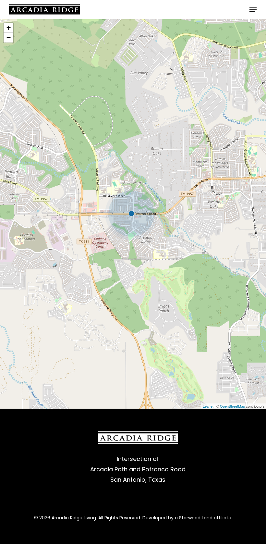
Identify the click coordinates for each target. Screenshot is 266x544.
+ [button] (8, 28)
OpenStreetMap (232, 406)
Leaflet (208, 406)
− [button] (8, 37)
